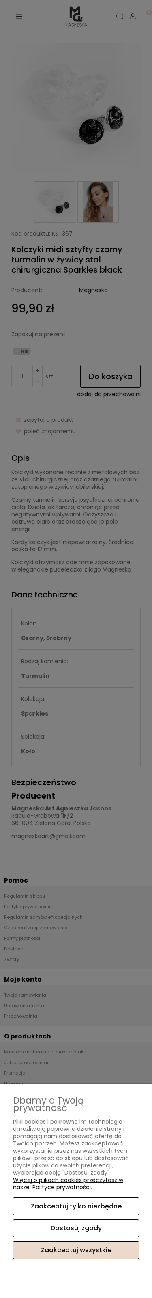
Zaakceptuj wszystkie (76, 1250)
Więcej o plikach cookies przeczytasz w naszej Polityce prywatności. (68, 1183)
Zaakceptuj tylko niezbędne (76, 1206)
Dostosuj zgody (76, 1228)
